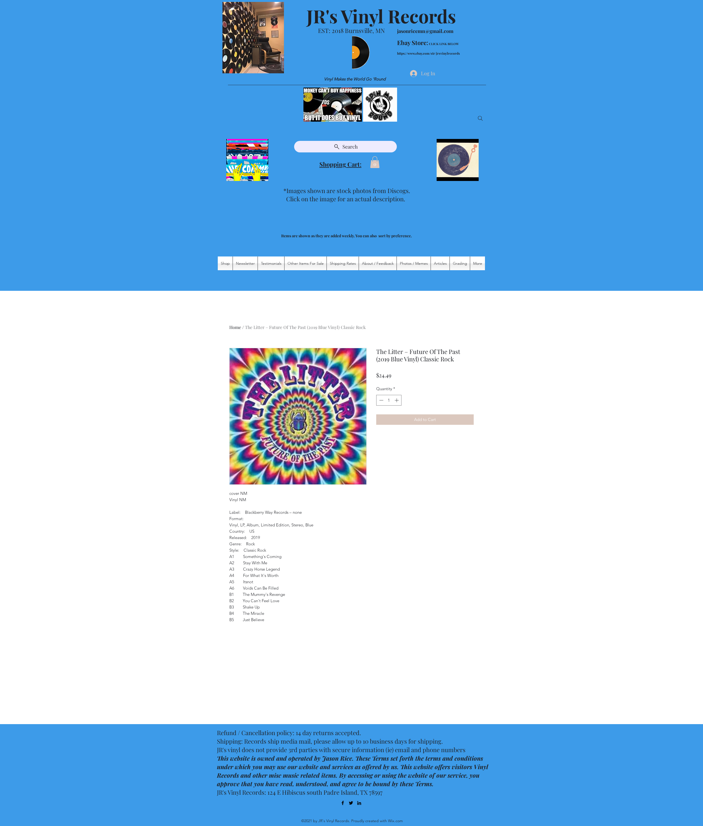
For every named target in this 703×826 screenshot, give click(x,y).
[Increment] (397, 400)
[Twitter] (351, 803)
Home (235, 327)
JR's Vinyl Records (381, 16)
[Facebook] (342, 803)
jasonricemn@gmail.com (425, 31)
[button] (375, 162)
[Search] (480, 118)
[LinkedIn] (359, 803)
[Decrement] (380, 400)
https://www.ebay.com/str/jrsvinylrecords (428, 53)
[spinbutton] (389, 400)
